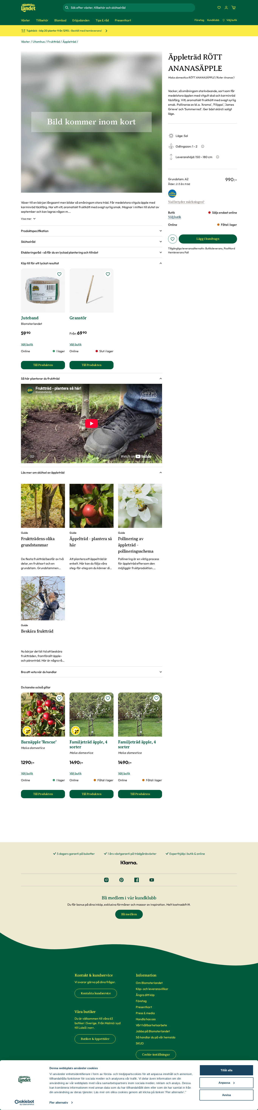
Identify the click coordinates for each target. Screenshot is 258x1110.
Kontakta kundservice (96, 993)
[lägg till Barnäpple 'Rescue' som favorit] (59, 698)
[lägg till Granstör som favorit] (107, 274)
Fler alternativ (58, 1102)
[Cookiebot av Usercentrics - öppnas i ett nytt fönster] (24, 1102)
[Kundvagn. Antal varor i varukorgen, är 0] (233, 7)
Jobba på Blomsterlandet (153, 1031)
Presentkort (144, 1007)
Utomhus (39, 41)
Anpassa (224, 1082)
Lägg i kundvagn (207, 238)
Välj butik (231, 20)
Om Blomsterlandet (149, 983)
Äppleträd (69, 41)
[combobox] (132, 7)
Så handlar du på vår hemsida (155, 1037)
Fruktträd (53, 41)
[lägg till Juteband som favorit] (59, 274)
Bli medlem (129, 914)
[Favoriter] (219, 7)
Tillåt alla (226, 1070)
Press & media (145, 1013)
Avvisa (226, 1095)
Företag (199, 20)
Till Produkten (49, 366)
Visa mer (26, 218)
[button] (91, 231)
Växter (25, 41)
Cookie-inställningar (156, 1054)
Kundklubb (213, 20)
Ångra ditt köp (145, 995)
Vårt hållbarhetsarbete (151, 1025)
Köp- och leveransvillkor (152, 989)
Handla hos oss (146, 1019)
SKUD (140, 1043)
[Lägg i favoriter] (172, 239)
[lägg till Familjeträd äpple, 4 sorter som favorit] (107, 698)
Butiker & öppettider (95, 1039)
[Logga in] (226, 7)
